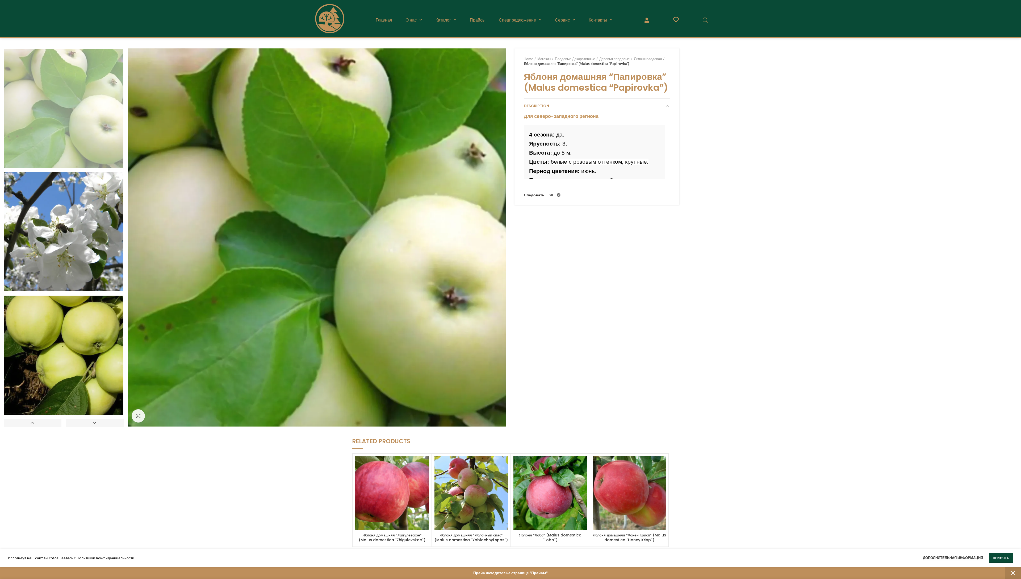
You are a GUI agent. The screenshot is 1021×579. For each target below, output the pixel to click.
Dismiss (1013, 573)
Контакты (598, 20)
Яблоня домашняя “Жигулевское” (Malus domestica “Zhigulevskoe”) (392, 537)
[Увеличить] (138, 416)
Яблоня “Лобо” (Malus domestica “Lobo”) (550, 537)
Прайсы (478, 20)
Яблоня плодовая (648, 59)
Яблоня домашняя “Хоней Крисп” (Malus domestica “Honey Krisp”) (629, 537)
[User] (647, 20)
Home (528, 59)
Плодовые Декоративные (575, 59)
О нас (411, 20)
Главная (384, 20)
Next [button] (95, 423)
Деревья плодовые (614, 59)
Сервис (562, 20)
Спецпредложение (517, 20)
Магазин (544, 59)
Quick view (425, 465)
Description (536, 106)
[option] (64, 108)
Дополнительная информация (953, 558)
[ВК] (551, 195)
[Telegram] (558, 195)
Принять (1001, 558)
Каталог (443, 20)
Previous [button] (32, 423)
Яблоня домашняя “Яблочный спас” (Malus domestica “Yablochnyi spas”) (471, 537)
